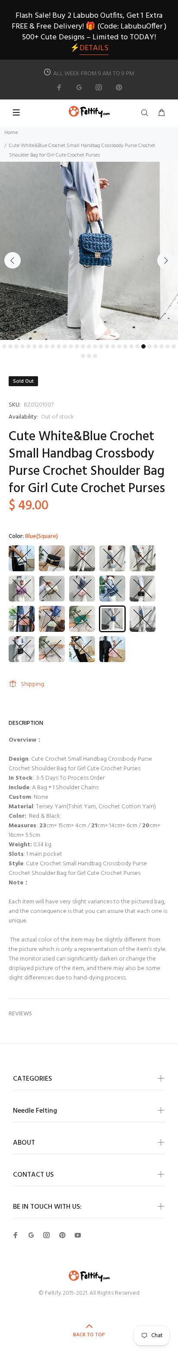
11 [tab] (65, 346)
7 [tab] (40, 346)
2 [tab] (10, 346)
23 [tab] (137, 346)
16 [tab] (95, 346)
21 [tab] (125, 346)
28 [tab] (167, 346)
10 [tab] (59, 346)
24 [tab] (143, 346)
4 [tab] (22, 346)
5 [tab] (28, 346)
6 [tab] (34, 346)
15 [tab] (89, 346)
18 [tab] (107, 346)
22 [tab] (131, 346)
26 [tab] (155, 346)
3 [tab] (16, 346)
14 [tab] (83, 346)
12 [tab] (71, 346)
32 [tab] (95, 356)
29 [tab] (174, 346)
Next (165, 260)
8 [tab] (46, 346)
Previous (12, 260)
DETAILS (93, 48)
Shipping (32, 684)
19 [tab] (113, 346)
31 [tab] (89, 356)
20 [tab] (119, 346)
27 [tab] (161, 346)
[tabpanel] (89, 251)
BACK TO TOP (89, 1335)
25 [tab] (149, 346)
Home (11, 132)
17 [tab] (101, 346)
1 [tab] (4, 346)
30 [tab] (83, 356)
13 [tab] (77, 346)
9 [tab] (53, 346)
